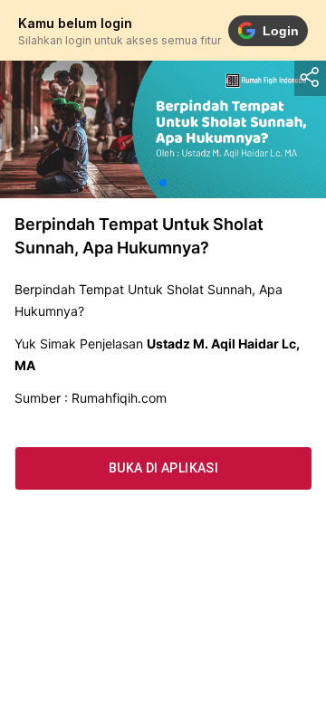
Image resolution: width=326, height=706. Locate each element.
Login (281, 31)
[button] (163, 182)
